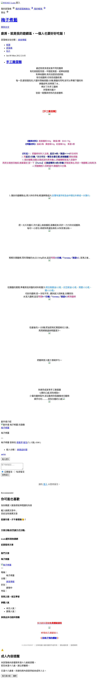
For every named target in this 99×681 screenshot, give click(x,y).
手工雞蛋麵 (14, 62)
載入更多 (5, 459)
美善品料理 (22, 450)
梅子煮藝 (9, 20)
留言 (25, 442)
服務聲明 (74, 645)
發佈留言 (5, 475)
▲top (3, 454)
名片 (8, 51)
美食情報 (22, 40)
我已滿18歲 (6, 676)
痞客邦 (19, 442)
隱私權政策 (64, 645)
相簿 (8, 45)
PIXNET (30, 645)
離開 (14, 676)
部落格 (9, 48)
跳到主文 (5, 27)
